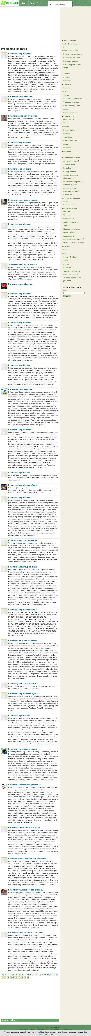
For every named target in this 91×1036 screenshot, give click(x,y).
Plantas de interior (70, 130)
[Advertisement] (30, 25)
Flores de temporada (71, 106)
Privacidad (55, 1027)
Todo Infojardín (69, 40)
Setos (65, 260)
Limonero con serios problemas (22, 200)
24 (11, 977)
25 (13, 977)
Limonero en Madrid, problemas (22, 567)
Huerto (66, 126)
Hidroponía (67, 215)
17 (48, 975)
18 (50, 975)
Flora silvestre (69, 205)
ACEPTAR (49, 1034)
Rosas (65, 91)
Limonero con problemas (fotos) (22, 485)
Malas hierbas (69, 233)
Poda (65, 250)
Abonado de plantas (71, 157)
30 (28, 977)
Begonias (67, 151)
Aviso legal (45, 1027)
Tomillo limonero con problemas (22, 265)
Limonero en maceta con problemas (24, 785)
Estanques (67, 195)
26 (16, 977)
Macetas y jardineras (71, 229)
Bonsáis (66, 133)
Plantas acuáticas (70, 113)
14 (39, 975)
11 (30, 975)
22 (5, 977)
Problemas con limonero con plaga (24, 828)
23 (8, 977)
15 (42, 975)
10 (28, 975)
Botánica (67, 168)
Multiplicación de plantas (73, 243)
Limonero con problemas (19, 54)
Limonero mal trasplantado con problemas (27, 859)
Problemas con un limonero (20, 96)
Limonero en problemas (19, 365)
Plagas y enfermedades (72, 54)
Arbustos (67, 84)
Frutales (66, 77)
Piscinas (66, 246)
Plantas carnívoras (70, 141)
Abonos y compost (71, 161)
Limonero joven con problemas (22, 684)
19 (53, 975)
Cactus (66, 95)
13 (36, 975)
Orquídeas (67, 137)
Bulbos (66, 109)
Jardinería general (70, 222)
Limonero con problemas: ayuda (23, 694)
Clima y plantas (69, 172)
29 (25, 977)
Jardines (66, 225)
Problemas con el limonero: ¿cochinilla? (26, 933)
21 (2, 977)
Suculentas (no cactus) (72, 98)
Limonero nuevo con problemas (22, 641)
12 (33, 975)
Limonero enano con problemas (22, 540)
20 (56, 975)
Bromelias (67, 144)
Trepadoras (68, 88)
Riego (65, 253)
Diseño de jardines (71, 50)
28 (22, 977)
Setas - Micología (70, 257)
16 (45, 975)
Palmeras (67, 81)
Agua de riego (69, 164)
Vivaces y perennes (71, 102)
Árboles (66, 74)
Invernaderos (68, 218)
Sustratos (67, 268)
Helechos (67, 148)
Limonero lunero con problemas (22, 116)
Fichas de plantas (70, 61)
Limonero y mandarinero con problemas (26, 890)
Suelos (66, 264)
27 (19, 977)
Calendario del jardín (71, 57)
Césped (66, 123)
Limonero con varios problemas (22, 749)
